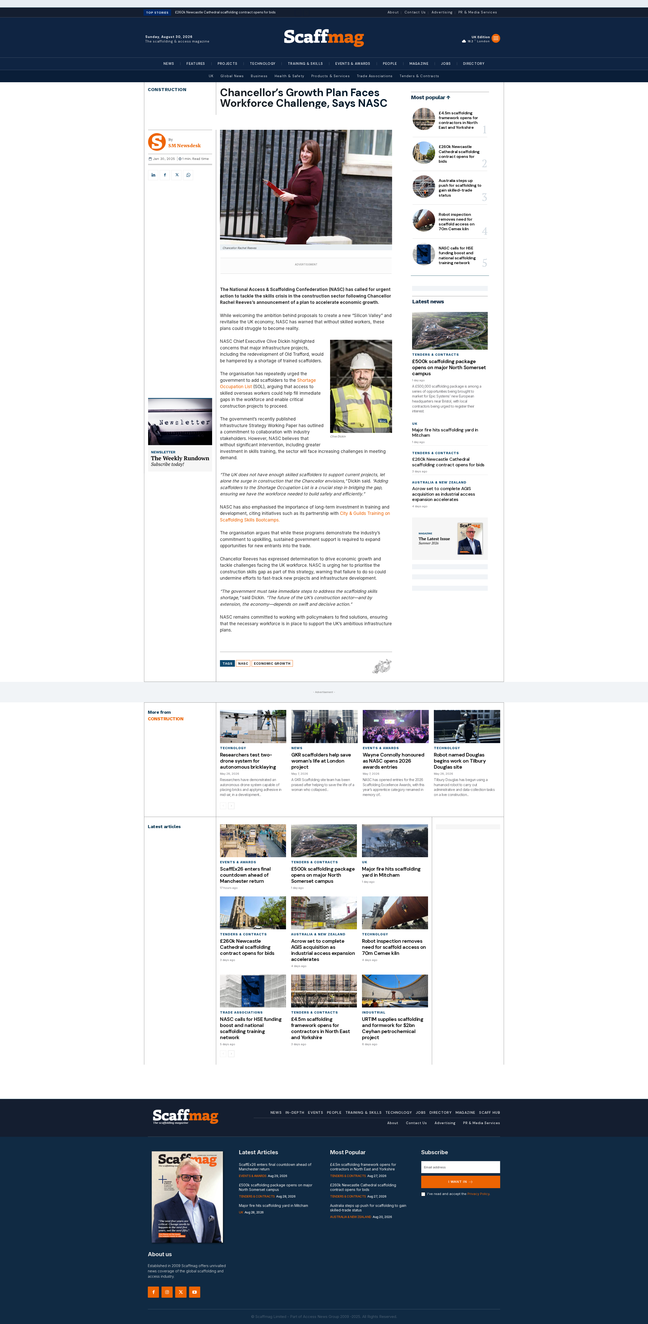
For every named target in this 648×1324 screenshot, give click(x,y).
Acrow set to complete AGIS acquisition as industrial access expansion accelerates (443, 494)
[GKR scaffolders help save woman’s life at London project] (324, 726)
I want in (457, 1182)
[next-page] (231, 806)
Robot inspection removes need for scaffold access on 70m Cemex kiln (456, 222)
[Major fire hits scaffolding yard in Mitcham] (395, 840)
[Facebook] (165, 175)
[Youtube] (194, 1292)
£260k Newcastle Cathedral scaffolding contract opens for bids (459, 154)
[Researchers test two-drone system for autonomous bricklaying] (253, 726)
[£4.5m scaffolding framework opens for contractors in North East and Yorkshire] (424, 119)
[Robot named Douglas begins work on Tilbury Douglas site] (467, 726)
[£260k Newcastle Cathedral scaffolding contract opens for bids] (424, 152)
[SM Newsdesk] (158, 142)
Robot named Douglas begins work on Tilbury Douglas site (460, 760)
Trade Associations (241, 1012)
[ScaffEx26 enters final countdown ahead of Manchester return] (253, 840)
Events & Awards (381, 748)
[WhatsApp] (188, 175)
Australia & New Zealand (439, 482)
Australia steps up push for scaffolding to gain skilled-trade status (460, 188)
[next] (306, 13)
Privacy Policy (478, 1194)
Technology (233, 748)
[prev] (298, 13)
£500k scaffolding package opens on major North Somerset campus (449, 367)
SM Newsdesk (184, 145)
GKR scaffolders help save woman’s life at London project (321, 760)
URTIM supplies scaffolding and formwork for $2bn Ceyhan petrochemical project (392, 1028)
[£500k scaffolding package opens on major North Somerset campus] (450, 331)
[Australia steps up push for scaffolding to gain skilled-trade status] (424, 186)
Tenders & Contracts (435, 354)
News (296, 748)
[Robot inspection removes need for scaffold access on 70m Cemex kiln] (424, 220)
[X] (176, 175)
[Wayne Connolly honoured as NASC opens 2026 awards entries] (396, 726)
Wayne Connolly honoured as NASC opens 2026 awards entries (393, 760)
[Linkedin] (153, 175)
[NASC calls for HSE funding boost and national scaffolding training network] (424, 254)
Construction (167, 89)
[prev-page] (223, 806)
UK (414, 423)
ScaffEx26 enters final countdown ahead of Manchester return (245, 875)
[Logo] (324, 37)
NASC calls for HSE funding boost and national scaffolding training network (457, 255)
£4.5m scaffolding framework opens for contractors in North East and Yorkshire (458, 120)
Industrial (374, 1012)
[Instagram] (167, 1292)
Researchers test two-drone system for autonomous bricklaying (248, 760)
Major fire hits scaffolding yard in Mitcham (445, 432)
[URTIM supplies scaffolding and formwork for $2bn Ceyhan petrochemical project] (395, 991)
